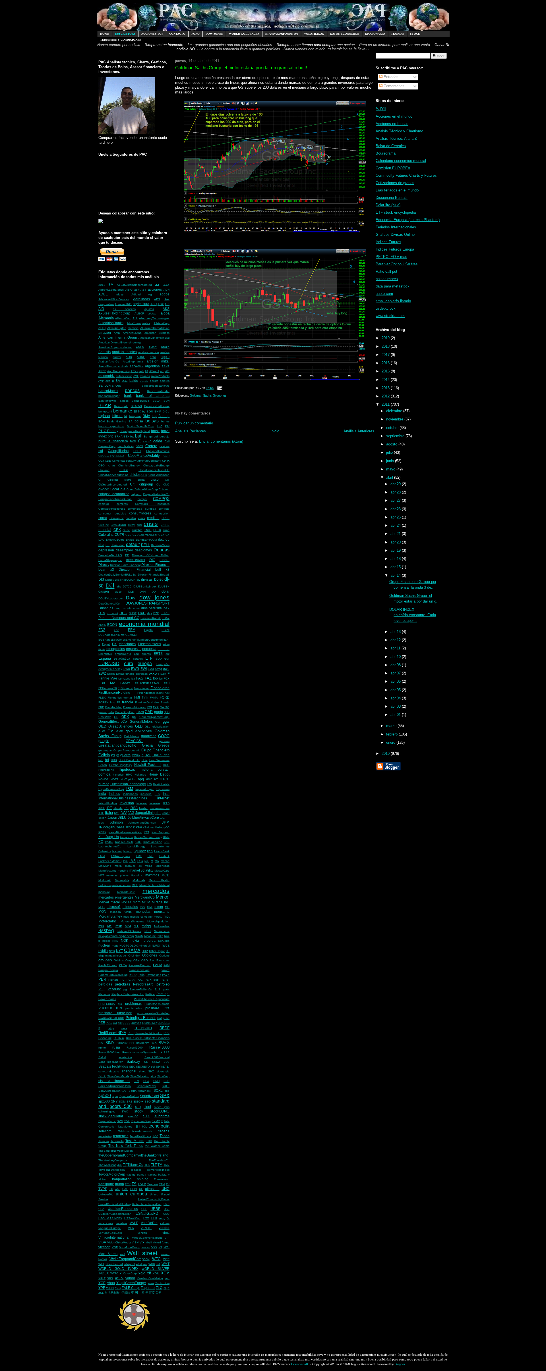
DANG (130, 539)
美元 (158, 1292)
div (138, 579)
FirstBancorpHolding (114, 692)
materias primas (117, 875)
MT (136, 926)
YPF (101, 1287)
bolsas (152, 420)
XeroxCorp (130, 1273)
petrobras (122, 984)
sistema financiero (114, 1081)
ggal (166, 721)
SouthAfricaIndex (140, 1090)
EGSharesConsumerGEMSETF (118, 634)
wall (122, 1254)
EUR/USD (108, 663)
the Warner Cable (157, 1145)
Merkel (162, 897)
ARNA (165, 366)
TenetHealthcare (140, 1136)
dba (101, 545)
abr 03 (396, 706)
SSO (147, 1101)
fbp (155, 678)
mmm (158, 907)
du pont (112, 613)
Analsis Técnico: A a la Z (396, 138)
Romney (122, 1042)
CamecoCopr (106, 446)
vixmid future (161, 1242)
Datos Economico (344, 33)
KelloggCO (162, 827)
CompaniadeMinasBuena (115, 499)
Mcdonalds (122, 880)
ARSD (102, 371)
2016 (386, 363)
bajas (144, 380)
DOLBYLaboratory (110, 598)
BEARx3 (136, 406)
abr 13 (396, 632)
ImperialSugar (144, 789)
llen (150, 851)
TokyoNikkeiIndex (158, 1169)
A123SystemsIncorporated (134, 284)
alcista (152, 313)
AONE (141, 357)
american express (156, 332)
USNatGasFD (147, 1213)
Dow (130, 597)
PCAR (131, 979)
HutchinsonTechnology (128, 784)
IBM (129, 789)
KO (100, 841)
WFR (166, 1259)
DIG (152, 560)
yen (167, 1278)
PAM (166, 965)
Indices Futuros (388, 242)
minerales (130, 907)
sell (153, 1066)
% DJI (381, 109)
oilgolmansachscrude (112, 955)
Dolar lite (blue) (388, 205)
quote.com (384, 293)
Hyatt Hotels (161, 784)
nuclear (104, 945)
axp (108, 380)
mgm (136, 902)
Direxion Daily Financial (125, 564)
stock (138, 1111)
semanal (162, 1066)
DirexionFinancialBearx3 (153, 574)
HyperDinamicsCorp (111, 789)
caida (157, 441)
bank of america (152, 395)
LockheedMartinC (109, 860)
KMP (166, 837)
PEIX (148, 979)
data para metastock (393, 286)
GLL (147, 726)
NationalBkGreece (129, 931)
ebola (102, 624)
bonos (165, 421)
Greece (163, 745)
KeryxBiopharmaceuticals (125, 832)
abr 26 (396, 509)
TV (167, 1184)
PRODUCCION (110, 1008)
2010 (386, 753)
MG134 (126, 902)
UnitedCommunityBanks (153, 1199)
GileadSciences (120, 726)
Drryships (105, 608)
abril (390, 477)
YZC (118, 1287)
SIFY (102, 1076)
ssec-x (138, 1101)
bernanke (122, 411)
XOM (165, 1273)
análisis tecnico (148, 352)
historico (118, 774)
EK (114, 644)
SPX (164, 1095)
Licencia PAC (300, 1364)
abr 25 (396, 517)
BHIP (157, 411)
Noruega (163, 940)
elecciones (127, 644)
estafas (138, 658)
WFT (101, 1264)
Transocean (161, 1179)
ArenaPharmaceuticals (113, 366)
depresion (106, 550)
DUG (123, 613)
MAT (101, 875)
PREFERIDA (106, 1003)
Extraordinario (125, 673)
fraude (165, 702)
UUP (154, 1218)
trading (131, 1174)
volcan (146, 1247)
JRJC (128, 827)
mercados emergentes (115, 897)
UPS (166, 1204)
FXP (156, 707)
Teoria (164, 1136)
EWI (143, 668)
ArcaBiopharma (133, 361)
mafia (118, 865)
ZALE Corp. (131, 1287)
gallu (111, 712)
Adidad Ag (141, 294)
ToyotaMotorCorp (111, 1174)
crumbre (137, 530)
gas (166, 712)
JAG (131, 812)
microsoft (114, 907)
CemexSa (118, 460)
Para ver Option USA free (396, 264)
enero (391, 742)
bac (125, 380)
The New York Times (125, 1145)
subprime (161, 1116)
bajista (154, 380)
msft (118, 926)
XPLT (102, 1278)
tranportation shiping (130, 1179)
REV (166, 1033)
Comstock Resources (152, 503)
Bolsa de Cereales (391, 146)
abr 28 (396, 492)
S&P (166, 1052)
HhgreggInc (106, 769)
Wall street (142, 1253)
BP (159, 426)
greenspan (105, 750)
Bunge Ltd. (151, 436)
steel (147, 1107)
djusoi (118, 591)
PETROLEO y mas (391, 257)
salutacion (125, 1057)
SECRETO (143, 1066)
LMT (139, 856)
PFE (101, 989)
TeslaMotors (134, 1141)
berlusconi (105, 411)
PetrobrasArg (143, 984)
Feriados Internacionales (396, 227)
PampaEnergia (108, 970)
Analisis (104, 352)
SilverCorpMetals (118, 1076)
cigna (141, 479)
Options (164, 955)
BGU (150, 411)
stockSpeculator (110, 1116)
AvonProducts (160, 376)
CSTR (157, 530)
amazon (104, 332)
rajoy (111, 1028)
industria (146, 793)
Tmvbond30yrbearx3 (111, 1169)
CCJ (101, 460)
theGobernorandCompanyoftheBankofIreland (133, 1155)
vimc (165, 1232)
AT (146, 371)
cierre (127, 479)
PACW (123, 965)
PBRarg (113, 979)
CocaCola (117, 489)
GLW (101, 731)
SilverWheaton (139, 1076)
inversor (141, 803)
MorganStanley (110, 916)
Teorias (397, 33)
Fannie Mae (107, 678)
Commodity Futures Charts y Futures (406, 175)
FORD (164, 697)
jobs (101, 822)
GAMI (140, 712)
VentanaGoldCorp (110, 1232)
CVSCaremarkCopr (145, 534)
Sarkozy (133, 1061)
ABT (143, 289)
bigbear (104, 416)
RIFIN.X (119, 1037)
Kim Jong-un (160, 832)
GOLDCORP (143, 731)
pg (125, 989)
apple (165, 357)
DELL (145, 545)
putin (166, 1018)
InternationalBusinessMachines (122, 798)
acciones (155, 289)
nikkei (106, 940)
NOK (124, 940)
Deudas (161, 549)
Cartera (151, 446)
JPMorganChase (111, 827)
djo (119, 586)
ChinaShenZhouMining (113, 474)
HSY (149, 779)
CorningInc (116, 518)
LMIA (101, 856)
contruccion (161, 513)
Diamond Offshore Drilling (151, 555)
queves (136, 1022)
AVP (101, 380)
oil (167, 951)
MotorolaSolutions (132, 921)
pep (156, 979)
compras (122, 503)
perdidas (105, 984)
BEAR (104, 405)
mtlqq (146, 926)
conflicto (164, 508)
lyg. (146, 860)
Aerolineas (141, 299)
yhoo (111, 1283)
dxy (149, 613)
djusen (103, 591)
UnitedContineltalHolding (114, 1204)
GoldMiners (131, 736)
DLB (131, 591)
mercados (155, 890)
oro (101, 960)
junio (390, 461)
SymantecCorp (141, 1121)
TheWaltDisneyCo (110, 1164)
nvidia (103, 951)
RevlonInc (104, 1037)
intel (166, 793)
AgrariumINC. (123, 304)
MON (102, 911)
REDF (164, 1028)
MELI (135, 885)
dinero (164, 560)
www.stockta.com (390, 316)
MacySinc (104, 865)
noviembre (395, 419)
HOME (104, 33)
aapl (166, 284)
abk (136, 289)
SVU (127, 1121)
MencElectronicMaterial (154, 885)
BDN (166, 400)
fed (112, 683)
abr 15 (396, 567)
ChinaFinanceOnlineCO (153, 470)
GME (119, 731)
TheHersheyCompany (112, 1160)
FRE (101, 707)
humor (103, 784)
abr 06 (396, 681)
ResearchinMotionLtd (148, 1033)
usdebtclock (386, 308)
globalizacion (160, 726)
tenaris (163, 1131)
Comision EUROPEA (393, 168)
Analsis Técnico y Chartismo (399, 131)
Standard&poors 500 (281, 33)
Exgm (111, 673)
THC (149, 1141)
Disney (109, 579)
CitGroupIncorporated (112, 484)
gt (117, 755)
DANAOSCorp (115, 539)
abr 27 (396, 500)
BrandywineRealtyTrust (135, 431)
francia (127, 702)
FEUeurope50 (107, 688)
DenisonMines (160, 545)
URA (101, 1208)
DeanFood (118, 545)
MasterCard (161, 870)
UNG (165, 1189)
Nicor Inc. (150, 935)
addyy (119, 294)
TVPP (102, 1189)
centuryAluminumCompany (143, 460)
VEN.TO (146, 1228)
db (167, 539)
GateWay (104, 716)
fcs (161, 678)
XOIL (156, 1273)
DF (127, 555)
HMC (129, 774)
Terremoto (117, 1141)
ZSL (101, 1292)
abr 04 (396, 698)
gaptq (158, 712)
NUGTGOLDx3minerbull (134, 945)
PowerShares (107, 999)
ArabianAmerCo (108, 361)
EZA (163, 673)
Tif (125, 1164)
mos (126, 916)
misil (142, 907)
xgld (141, 1273)
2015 (386, 371)
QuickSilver (149, 1022)
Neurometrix (161, 931)
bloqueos (135, 416)
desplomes (143, 550)
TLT (154, 1164)
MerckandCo (145, 897)
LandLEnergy (136, 846)
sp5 (167, 1090)
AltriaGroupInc (116, 328)
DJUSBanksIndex (144, 586)
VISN (135, 1242)
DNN (143, 591)
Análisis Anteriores (359, 431)
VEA (131, 1228)
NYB (112, 951)
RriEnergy (142, 1042)
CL (158, 484)
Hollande (140, 774)
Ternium (103, 1141)
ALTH (102, 328)
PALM (157, 965)
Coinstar (164, 489)
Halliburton (160, 755)
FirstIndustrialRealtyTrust (153, 692)
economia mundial (144, 623)
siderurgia (163, 1071)
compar (142, 499)
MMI (149, 907)
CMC (166, 484)
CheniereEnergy (129, 465)
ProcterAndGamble (156, 1003)
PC (123, 979)
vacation (121, 1223)
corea (102, 518)
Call (167, 441)
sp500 (104, 1095)
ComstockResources (111, 508)
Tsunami (152, 1184)
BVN (133, 441)
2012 (101, 284)
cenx (165, 460)
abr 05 (396, 690)
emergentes (115, 649)
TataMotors (125, 1126)
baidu (133, 380)
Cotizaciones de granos (395, 183)
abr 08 (396, 665)
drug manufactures (127, 608)
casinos (164, 446)
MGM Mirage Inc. (155, 902)
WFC (156, 1259)
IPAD (166, 803)
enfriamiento (123, 653)
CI (99, 479)
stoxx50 (133, 1116)
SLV (136, 1081)
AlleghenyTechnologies (154, 318)
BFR (137, 411)
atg (162, 371)
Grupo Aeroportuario (126, 750)
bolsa (139, 421)
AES (157, 299)
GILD (102, 726)
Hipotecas (127, 769)
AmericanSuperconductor (115, 347)
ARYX (134, 371)
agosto (392, 444)
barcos (124, 400)
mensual (103, 891)
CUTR (119, 534)
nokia (135, 940)
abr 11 (396, 648)
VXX (154, 1247)
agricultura (141, 304)
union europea (131, 1193)
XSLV (119, 1278)
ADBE (103, 294)
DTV (101, 613)
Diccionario (375, 33)
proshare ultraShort (115, 1013)
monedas (143, 911)
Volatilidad (314, 33)
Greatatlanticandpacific (117, 745)
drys (144, 608)
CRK (117, 530)
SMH (156, 1081)
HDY (145, 760)
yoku (151, 1283)
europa (145, 663)
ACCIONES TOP (152, 33)
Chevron (103, 470)
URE (144, 1208)
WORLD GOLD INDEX (244, 33)
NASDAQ (106, 931)
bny (154, 416)
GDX (125, 716)
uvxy (162, 1218)
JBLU (122, 817)
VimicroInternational (113, 1237)
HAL (147, 755)
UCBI (133, 1189)
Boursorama (386, 153)
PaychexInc (153, 974)
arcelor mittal (158, 361)
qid (120, 1022)
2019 (386, 338)
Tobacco (136, 1169)
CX (167, 534)
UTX (146, 1218)
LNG (151, 856)
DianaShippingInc (110, 560)
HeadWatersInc (159, 760)
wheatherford (114, 1264)
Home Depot (158, 774)
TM (160, 1164)
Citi (132, 484)
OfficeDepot (157, 951)
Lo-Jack (164, 856)
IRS (126, 808)
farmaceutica (126, 678)
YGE (102, 1283)
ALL (135, 318)
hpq (141, 779)
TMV (166, 1164)
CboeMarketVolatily (144, 455)
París (141, 974)
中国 (134, 1292)
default (133, 544)
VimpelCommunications (147, 1237)
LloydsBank (161, 851)
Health (102, 764)
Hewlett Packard (147, 764)
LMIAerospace (120, 856)
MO (167, 907)
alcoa (165, 313)
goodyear (148, 736)
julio (390, 452)
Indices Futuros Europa (395, 249)
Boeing (163, 416)
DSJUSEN (155, 608)
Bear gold (121, 406)
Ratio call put (386, 271)
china (123, 470)
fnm (145, 697)
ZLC (159, 1287)
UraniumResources (123, 1208)
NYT (119, 951)
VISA (102, 1242)
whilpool (129, 1264)
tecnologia (158, 1126)
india (102, 793)
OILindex (134, 955)
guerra (125, 755)
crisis (151, 523)
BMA (146, 416)
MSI (128, 926)
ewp (158, 668)
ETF (148, 658)
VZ (160, 1247)
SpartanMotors (129, 1096)
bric (110, 436)
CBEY (137, 451)
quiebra (163, 1022)
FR (119, 702)
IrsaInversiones (159, 808)
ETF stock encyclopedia (396, 212)
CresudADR (118, 524)
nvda (165, 945)
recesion (143, 1027)
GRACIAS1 (134, 741)
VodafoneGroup (129, 1247)
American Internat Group (117, 337)
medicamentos (121, 885)
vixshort (104, 1247)
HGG (166, 764)
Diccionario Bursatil (392, 197)
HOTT (114, 779)
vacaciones (105, 1223)
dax (161, 539)
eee (116, 630)
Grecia (147, 745)
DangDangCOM (146, 539)
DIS (101, 579)
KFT (146, 832)
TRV (128, 1184)
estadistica (122, 658)
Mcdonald (104, 880)
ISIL (101, 812)
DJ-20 (159, 579)
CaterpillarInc (118, 451)
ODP (145, 951)
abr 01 (396, 714)
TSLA (142, 1184)
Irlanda (118, 808)
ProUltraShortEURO (111, 1018)
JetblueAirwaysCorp (143, 817)
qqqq (127, 1022)
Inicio (274, 431)
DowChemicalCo (109, 603)
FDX (101, 683)
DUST (132, 613)
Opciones (149, 955)
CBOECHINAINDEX (111, 455)
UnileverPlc (105, 1194)
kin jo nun (126, 837)
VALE (134, 1223)
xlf (149, 1273)
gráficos (164, 741)
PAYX (165, 974)
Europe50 (162, 664)
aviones (145, 376)
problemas (133, 1003)
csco (148, 530)
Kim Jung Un (108, 837)
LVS (132, 860)
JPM (165, 822)
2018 (386, 346)
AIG (101, 309)
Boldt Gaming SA (120, 421)
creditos (153, 518)
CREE (165, 518)
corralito (131, 518)
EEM (131, 630)
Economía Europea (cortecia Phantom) (408, 220)
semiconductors (108, 1071)
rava (124, 1028)
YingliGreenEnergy (131, 1283)
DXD (142, 613)
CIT (167, 479)
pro (120, 1003)
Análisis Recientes (190, 431)
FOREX (103, 702)
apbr (153, 357)
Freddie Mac (113, 707)
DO (154, 591)
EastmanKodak (150, 618)
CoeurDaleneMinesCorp (142, 489)
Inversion (127, 803)
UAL (125, 1189)
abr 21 (396, 534)
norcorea (149, 940)
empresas (133, 649)
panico (165, 970)
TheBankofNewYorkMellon (115, 1150)
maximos (152, 875)
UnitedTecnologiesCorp (147, 1204)
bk (125, 416)
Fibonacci (127, 688)
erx (167, 653)
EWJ (151, 668)
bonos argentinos (111, 426)
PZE (101, 1022)
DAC (101, 539)
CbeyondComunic (157, 451)
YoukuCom (162, 1283)
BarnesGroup (140, 400)
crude (126, 530)
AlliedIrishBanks (110, 323)
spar (115, 1096)
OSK (136, 960)
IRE (109, 808)
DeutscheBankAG (110, 555)
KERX (102, 832)
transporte (106, 1184)
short (142, 1071)
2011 (386, 404)
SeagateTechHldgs (113, 1066)
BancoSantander (158, 391)
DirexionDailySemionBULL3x (117, 574)
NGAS (139, 935)
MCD (165, 875)
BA (117, 380)
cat (100, 451)
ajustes (149, 309)
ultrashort (152, 1189)
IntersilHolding (107, 803)
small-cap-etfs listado (393, 301)
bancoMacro (108, 391)
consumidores (140, 513)
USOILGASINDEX (110, 1218)
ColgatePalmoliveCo (156, 494)
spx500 (104, 1101)
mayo (391, 469)
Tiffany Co (135, 1164)
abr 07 (396, 673)
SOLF (165, 1085)
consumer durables (112, 513)
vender (164, 1228)
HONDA (103, 779)
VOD (115, 1247)
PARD (132, 974)
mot (166, 916)
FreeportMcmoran (134, 707)
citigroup (146, 484)
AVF (136, 376)
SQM (122, 1101)
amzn (165, 347)
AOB (129, 357)
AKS (166, 309)
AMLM (140, 347)
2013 (386, 388)
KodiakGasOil (124, 841)
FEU (166, 683)
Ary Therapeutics (118, 371)
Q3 (115, 1022)
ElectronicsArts (149, 644)
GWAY (136, 755)
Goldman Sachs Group (206, 395)
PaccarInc (162, 960)
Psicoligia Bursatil (141, 1018)
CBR (166, 455)
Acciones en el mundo (394, 116)
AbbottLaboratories (111, 289)
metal (115, 902)
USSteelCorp (132, 1218)
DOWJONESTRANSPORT (147, 603)
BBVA (156, 400)
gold (129, 731)
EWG (135, 668)
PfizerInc (114, 989)
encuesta (149, 649)
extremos (142, 673)
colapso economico (113, 494)
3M (111, 284)
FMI (137, 697)
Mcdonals (139, 880)
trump (119, 1184)
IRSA (134, 808)
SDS (166, 1061)
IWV (124, 812)
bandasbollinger (108, 395)
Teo (155, 1136)
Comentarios (393, 86)
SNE (166, 1081)
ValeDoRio (149, 1223)
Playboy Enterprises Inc (127, 994)
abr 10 (396, 657)
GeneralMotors (141, 721)
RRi (131, 1042)
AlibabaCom (123, 318)
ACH (166, 289)
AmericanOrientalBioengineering (119, 342)
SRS (130, 1101)
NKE (115, 940)
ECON (112, 624)
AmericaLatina (132, 332)
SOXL (158, 1090)
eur (166, 658)
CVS (128, 534)
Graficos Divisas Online (395, 234)
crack (141, 518)
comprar (103, 503)
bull (138, 436)
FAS (139, 678)
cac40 (147, 441)
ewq (166, 668)
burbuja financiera (113, 441)
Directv (103, 564)
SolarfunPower (146, 1085)
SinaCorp (163, 1076)
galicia (102, 712)
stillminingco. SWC (113, 1111)
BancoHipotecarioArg (155, 385)
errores (146, 653)
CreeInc (103, 524)
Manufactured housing (113, 870)
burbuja (164, 436)
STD (138, 1107)
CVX (161, 534)
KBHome (148, 827)
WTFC (114, 1273)
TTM (162, 1184)
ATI (167, 371)
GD (116, 716)
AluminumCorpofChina (154, 328)
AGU (153, 304)
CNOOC (103, 489)
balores (164, 380)
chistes (135, 474)
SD (146, 1061)
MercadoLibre (126, 891)
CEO (101, 465)
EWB (126, 668)
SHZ (151, 1071)
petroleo (162, 984)
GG (157, 721)
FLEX (102, 697)
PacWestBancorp (140, 965)
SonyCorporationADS (112, 1090)
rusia (116, 1047)
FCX (166, 678)
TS (134, 1184)
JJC (162, 817)
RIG (101, 1042)
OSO (144, 960)
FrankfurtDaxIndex (147, 702)
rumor (102, 1047)
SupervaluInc (107, 1121)
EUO (159, 658)
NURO (156, 945)
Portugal (162, 994)
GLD (138, 726)
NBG (147, 931)
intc (157, 793)
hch (100, 760)
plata (166, 989)
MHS (101, 907)
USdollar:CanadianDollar (114, 1213)
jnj (167, 817)
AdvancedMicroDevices (113, 299)
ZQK (166, 1287)
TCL (144, 1126)
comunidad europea (142, 508)
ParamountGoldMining (113, 974)
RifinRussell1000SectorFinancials (147, 1037)
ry (134, 1052)
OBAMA (132, 950)
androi (117, 357)
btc (132, 436)
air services (124, 309)
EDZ (101, 630)
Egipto (148, 630)
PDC (140, 979)
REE (131, 1033)
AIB (167, 304)
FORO (195, 33)
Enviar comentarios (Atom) (221, 441)
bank (128, 395)
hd (107, 760)
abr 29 (396, 484)
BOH (101, 421)
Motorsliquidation (158, 921)
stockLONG (159, 1111)
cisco (155, 479)
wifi (158, 1264)
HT (156, 779)
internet (163, 798)
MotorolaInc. (107, 921)
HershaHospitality (120, 764)
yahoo (130, 1278)
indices (114, 793)
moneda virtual (121, 911)
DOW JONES (214, 33)
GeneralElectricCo (112, 721)
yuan (110, 1287)
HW (149, 784)
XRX (110, 1278)
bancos (132, 390)
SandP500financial (156, 1057)
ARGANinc (137, 366)
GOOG (163, 736)
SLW (146, 1081)
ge (134, 716)
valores (164, 1223)
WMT (165, 1264)
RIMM (110, 1042)
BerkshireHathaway (156, 406)
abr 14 (396, 575)
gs (113, 755)
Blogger (400, 1364)
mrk (101, 926)
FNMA (154, 697)
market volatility (141, 870)
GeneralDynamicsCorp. (154, 716)
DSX (166, 608)
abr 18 (396, 559)
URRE (155, 1208)
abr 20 (396, 542)
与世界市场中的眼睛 (117, 1292)
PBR (102, 979)
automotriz (106, 376)
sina (153, 1076)
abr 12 (396, 640)
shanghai (129, 1071)
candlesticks (126, 446)
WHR (151, 1264)
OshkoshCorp (123, 960)
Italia (109, 812)
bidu (166, 411)
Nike (160, 935)
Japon (112, 817)
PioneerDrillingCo (141, 989)
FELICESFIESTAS (147, 683)
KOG (138, 841)
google (103, 741)
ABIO (129, 289)
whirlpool (141, 1264)
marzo (392, 726)
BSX (126, 436)
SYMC (156, 1121)
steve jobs (162, 1107)
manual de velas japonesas (147, 865)
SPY (114, 1101)
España (104, 658)
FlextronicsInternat (120, 697)
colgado (136, 494)
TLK (147, 1164)
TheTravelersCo (159, 1160)
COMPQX (161, 499)
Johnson (116, 822)
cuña (166, 530)
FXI (149, 707)
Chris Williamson (159, 474)
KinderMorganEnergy (148, 837)
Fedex (125, 683)
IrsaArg (143, 808)
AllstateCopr (161, 323)
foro (112, 702)
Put (159, 1018)
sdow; (156, 1061)
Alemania (106, 318)
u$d (117, 1189)
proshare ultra (157, 1008)
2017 (386, 355)
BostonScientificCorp (140, 426)
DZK (156, 613)
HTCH (164, 779)
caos (139, 446)
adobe (164, 294)
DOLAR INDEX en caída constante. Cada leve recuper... (412, 615)
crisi (139, 524)
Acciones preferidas (392, 124)
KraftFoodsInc (152, 841)
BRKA (119, 436)
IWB (116, 812)
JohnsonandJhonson (142, 822)
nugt (115, 945)
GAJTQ (164, 707)
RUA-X (164, 1042)
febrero (392, 734)
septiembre (396, 436)
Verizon (142, 1232)
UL (141, 1189)
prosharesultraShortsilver (153, 1013)
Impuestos (162, 789)
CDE (108, 460)
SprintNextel (149, 1096)
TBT (137, 1126)
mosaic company (141, 916)
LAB (166, 841)
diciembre (394, 411)
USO (166, 1213)
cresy (131, 524)
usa (166, 1208)
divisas (147, 579)
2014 (386, 380)
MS (109, 926)
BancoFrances (109, 385)
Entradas (390, 77)
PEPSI (165, 979)
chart (111, 465)
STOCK (415, 33)
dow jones (154, 597)
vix (142, 1242)
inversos (155, 803)
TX (111, 1189)
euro (128, 663)
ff (118, 688)
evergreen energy (110, 668)
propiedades (133, 1008)
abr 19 (396, 550)
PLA (157, 989)
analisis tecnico (124, 352)
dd (107, 545)
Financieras (159, 688)
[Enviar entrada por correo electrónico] (219, 387)
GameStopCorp (125, 712)
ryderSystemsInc (147, 1052)
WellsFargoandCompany (129, 1259)
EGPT (165, 630)
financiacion (142, 688)
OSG (109, 960)
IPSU (101, 808)
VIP (167, 1237)
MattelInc (137, 875)
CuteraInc (105, 534)
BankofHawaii (107, 400)
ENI (136, 653)
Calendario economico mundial (401, 161)
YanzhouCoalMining (150, 1278)
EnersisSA (105, 653)
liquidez (140, 851)
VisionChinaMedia (119, 1242)
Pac (152, 960)
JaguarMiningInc (148, 812)
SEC (132, 1066)
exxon (154, 673)
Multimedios (161, 926)
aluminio (133, 328)
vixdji (149, 1242)
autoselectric (124, 376)
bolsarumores (387, 279)
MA (157, 860)
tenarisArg (105, 1136)
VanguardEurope (109, 1228)
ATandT (154, 371)
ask (141, 371)
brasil (155, 431)
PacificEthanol (107, 965)
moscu (158, 916)
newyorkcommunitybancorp (116, 935)
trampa (141, 1174)
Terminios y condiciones (120, 39)
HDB (114, 760)
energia (163, 649)
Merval (103, 902)
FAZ (148, 678)
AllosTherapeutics (138, 323)
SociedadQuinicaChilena (114, 1085)
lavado (127, 851)
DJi (110, 585)
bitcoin (117, 416)
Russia (126, 1052)
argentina (152, 366)
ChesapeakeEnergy (156, 465)
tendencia (121, 1136)
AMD (117, 332)
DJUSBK (163, 586)
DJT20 (127, 586)
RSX (154, 1042)
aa (157, 284)
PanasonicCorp (139, 970)
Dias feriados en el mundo (397, 190)
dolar (165, 591)
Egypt (106, 644)
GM (110, 731)
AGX (161, 304)
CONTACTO (177, 33)
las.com (117, 851)
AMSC (152, 347)
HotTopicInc (128, 779)
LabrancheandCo (109, 846)
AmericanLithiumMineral (153, 337)
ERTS (158, 653)
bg (144, 411)
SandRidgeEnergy (110, 1061)
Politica (150, 994)
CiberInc (112, 479)
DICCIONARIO (135, 560)
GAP (149, 712)
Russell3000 (159, 1047)
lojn (125, 860)
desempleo (124, 550)
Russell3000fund (109, 1052)
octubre (393, 428)
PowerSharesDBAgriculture (151, 999)
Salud (102, 1057)
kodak (109, 841)
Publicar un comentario (194, 423)
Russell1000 (135, 1047)
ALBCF (139, 313)
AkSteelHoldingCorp (114, 313)
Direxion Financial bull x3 (144, 569)
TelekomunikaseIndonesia (135, 1131)
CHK (144, 474)
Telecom (104, 1131)
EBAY (165, 618)
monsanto (161, 911)
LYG (140, 860)
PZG (109, 1022)
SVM (120, 1121)
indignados (130, 793)
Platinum (104, 994)
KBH (139, 827)
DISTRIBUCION (125, 579)
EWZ (102, 673)
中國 (141, 1292)
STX (146, 1116)
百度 (152, 1292)
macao (165, 860)
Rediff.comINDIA (112, 1033)
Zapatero (148, 1287)
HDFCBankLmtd (129, 760)
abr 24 (396, 525)
